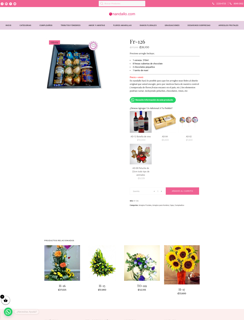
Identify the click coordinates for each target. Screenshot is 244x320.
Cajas (172, 205)
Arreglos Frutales (145, 205)
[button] (8, 312)
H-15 (102, 286)
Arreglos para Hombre (160, 205)
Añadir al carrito (182, 191)
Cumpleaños (179, 205)
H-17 (182, 289)
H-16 (62, 286)
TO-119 (142, 286)
